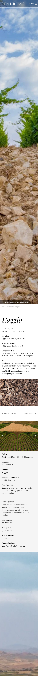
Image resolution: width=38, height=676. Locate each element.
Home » (3, 307)
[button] (2, 436)
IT (29, 4)
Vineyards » (11, 307)
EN (32, 4)
